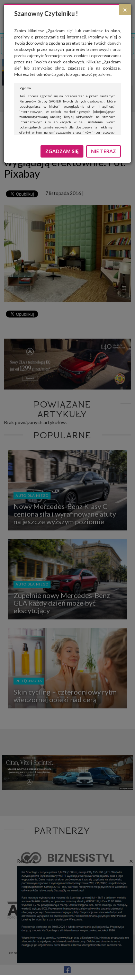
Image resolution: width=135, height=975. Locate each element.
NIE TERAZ (103, 151)
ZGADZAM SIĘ (62, 151)
